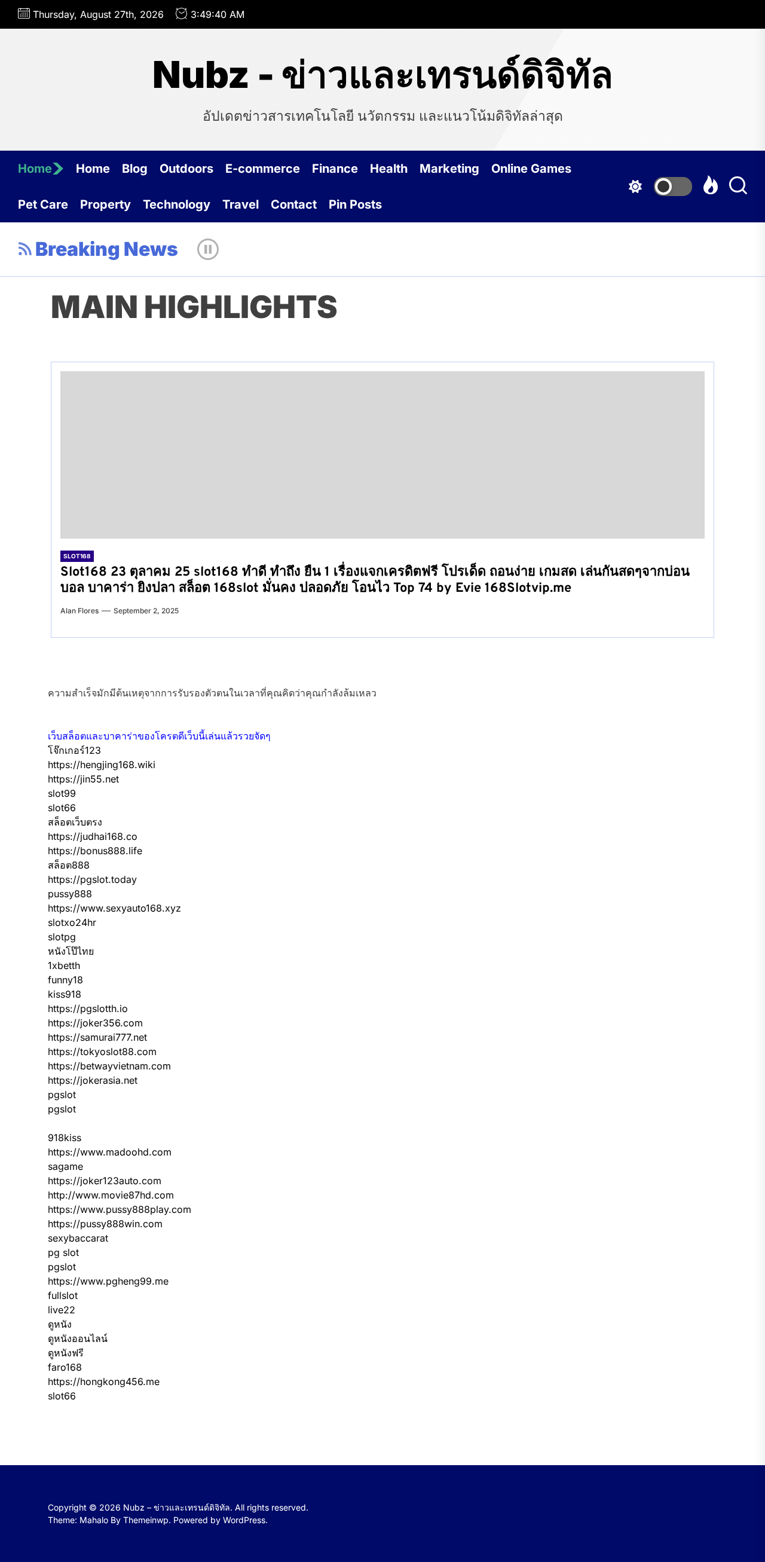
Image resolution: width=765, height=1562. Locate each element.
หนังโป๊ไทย (71, 951)
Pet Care (43, 204)
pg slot (63, 1252)
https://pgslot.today (92, 879)
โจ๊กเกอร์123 (74, 750)
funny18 (65, 980)
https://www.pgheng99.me (108, 1281)
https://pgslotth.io (88, 1008)
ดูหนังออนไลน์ (78, 1338)
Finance (335, 168)
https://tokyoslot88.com (102, 1051)
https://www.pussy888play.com (119, 1209)
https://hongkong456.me (104, 1381)
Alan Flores (79, 610)
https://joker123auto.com (104, 1181)
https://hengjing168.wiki (101, 765)
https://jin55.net (83, 779)
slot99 (62, 793)
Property (105, 204)
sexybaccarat (78, 1238)
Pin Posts (355, 204)
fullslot (63, 1295)
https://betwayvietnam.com (109, 1066)
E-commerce (262, 168)
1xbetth (64, 965)
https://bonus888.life (95, 851)
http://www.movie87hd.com (111, 1195)
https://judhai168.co (92, 836)
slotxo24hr (72, 922)
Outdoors (186, 168)
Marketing (449, 168)
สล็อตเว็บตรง (75, 822)
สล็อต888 (69, 865)
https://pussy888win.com (105, 1224)
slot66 (62, 808)
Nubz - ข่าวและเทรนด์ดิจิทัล (382, 75)
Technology (176, 204)
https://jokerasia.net (92, 1080)
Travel (240, 204)
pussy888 (70, 894)
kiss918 (64, 994)
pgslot (62, 1095)
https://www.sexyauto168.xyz (114, 908)
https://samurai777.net (97, 1037)
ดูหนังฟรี (66, 1353)
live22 (61, 1310)
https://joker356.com (95, 1023)
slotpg (62, 937)
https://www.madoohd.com (110, 1152)
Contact (294, 204)
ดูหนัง (60, 1324)
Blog (135, 168)
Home (35, 168)
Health (389, 168)
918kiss (64, 1138)
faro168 (65, 1367)
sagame (65, 1166)
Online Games (531, 168)
